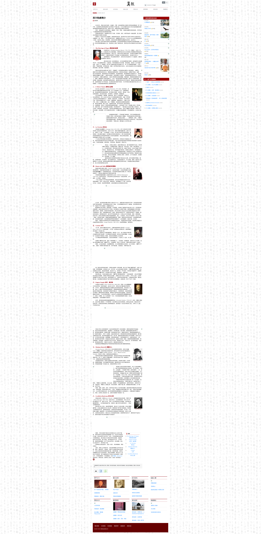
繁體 (164, 2)
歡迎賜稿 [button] (110, 526)
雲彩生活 (135, 9)
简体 (167, 2)
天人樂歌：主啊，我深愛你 (152, 90)
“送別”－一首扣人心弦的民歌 (153, 82)
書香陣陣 (145, 9)
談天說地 (115, 9)
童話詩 (146, 74)
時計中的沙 (116, 489)
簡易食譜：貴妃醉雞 (99, 508)
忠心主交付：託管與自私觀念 (152, 49)
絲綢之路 (115, 493)
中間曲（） (117, 455)
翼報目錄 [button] (129, 526)
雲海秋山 (153, 486)
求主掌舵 (153, 508)
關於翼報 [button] (97, 526)
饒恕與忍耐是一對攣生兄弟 (157, 489)
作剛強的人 (135, 489)
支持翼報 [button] (103, 526)
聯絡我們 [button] (116, 526)
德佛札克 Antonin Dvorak (152, 102)
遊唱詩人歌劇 (154, 505)
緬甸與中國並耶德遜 (137, 496)
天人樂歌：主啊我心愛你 (152, 108)
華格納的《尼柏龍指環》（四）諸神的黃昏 (156, 98)
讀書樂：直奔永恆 (117, 515)
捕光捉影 (155, 9)
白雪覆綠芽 (147, 22)
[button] (96, 471)
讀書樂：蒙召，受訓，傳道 (119, 518)
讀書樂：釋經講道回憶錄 (119, 512)
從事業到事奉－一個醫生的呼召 (152, 62)
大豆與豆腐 (97, 505)
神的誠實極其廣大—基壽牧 (151, 55)
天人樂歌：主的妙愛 (151, 95)
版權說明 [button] (123, 526)
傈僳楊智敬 (97, 493)
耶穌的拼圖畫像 (117, 496)
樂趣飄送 (165, 9)
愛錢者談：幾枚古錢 (99, 496)
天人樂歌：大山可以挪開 (152, 84)
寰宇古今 (95, 9)
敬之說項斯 (147, 45)
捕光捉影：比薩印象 (137, 517)
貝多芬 (147, 87)
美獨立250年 (148, 28)
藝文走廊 (105, 9)
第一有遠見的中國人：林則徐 (101, 489)
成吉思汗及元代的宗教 (150, 67)
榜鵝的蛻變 (153, 483)
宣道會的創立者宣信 (151, 93)
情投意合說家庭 (136, 492)
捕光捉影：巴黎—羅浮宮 (138, 520)
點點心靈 (125, 9)
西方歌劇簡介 (149, 105)
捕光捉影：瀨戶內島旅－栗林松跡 (152, 35)
